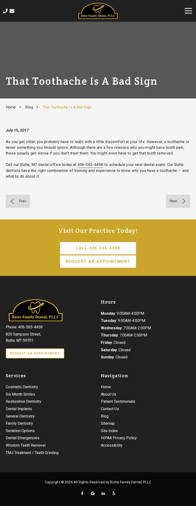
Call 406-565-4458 (98, 248)
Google (93, 493)
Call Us (5, 11)
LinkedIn (103, 493)
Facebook (82, 493)
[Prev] (18, 201)
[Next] (178, 201)
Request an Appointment (98, 261)
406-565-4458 (90, 164)
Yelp (114, 493)
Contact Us (12, 11)
